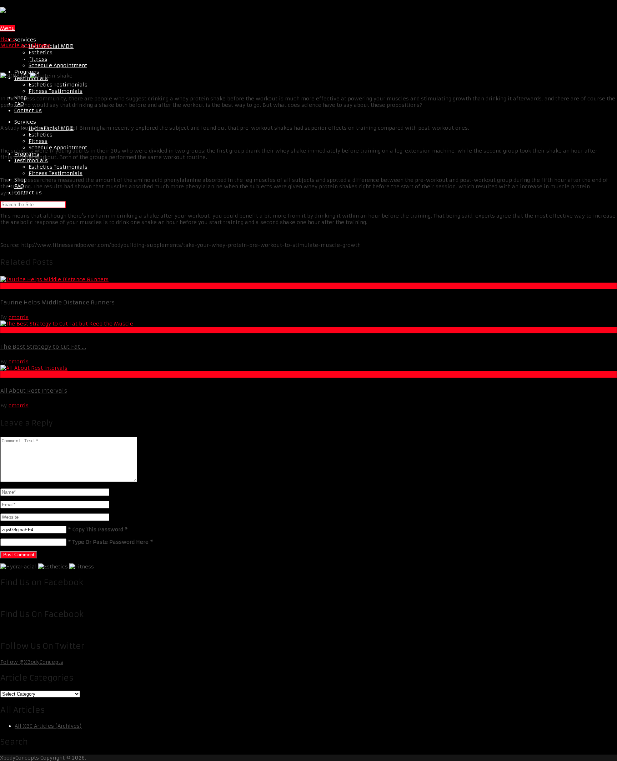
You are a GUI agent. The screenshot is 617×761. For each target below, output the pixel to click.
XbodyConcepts (19, 758)
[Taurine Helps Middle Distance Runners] (308, 279)
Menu (7, 28)
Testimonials (31, 160)
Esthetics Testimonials (58, 84)
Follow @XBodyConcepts (31, 662)
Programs (26, 72)
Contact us (28, 110)
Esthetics (40, 52)
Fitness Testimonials (55, 91)
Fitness (38, 141)
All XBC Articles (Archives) (48, 726)
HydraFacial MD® (51, 46)
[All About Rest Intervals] (308, 368)
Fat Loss (10, 286)
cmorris (19, 317)
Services (25, 39)
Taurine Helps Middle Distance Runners (57, 302)
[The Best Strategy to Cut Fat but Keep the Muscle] (308, 323)
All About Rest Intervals (33, 390)
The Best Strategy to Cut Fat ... (43, 346)
